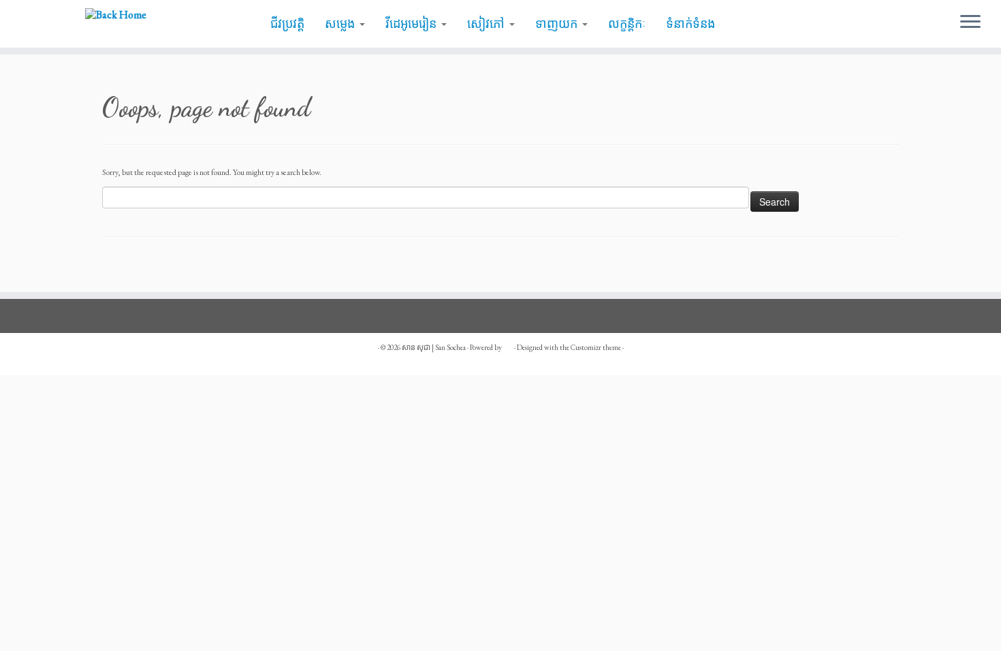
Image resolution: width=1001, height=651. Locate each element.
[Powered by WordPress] (508, 345)
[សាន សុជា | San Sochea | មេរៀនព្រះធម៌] (115, 14)
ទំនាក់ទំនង (690, 24)
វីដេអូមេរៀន (412, 24)
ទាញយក (558, 24)
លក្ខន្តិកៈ (627, 24)
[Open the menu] (970, 22)
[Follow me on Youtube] (147, 354)
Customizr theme (596, 347)
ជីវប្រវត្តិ (287, 24)
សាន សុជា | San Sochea (434, 347)
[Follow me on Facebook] (117, 354)
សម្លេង (341, 24)
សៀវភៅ (487, 24)
